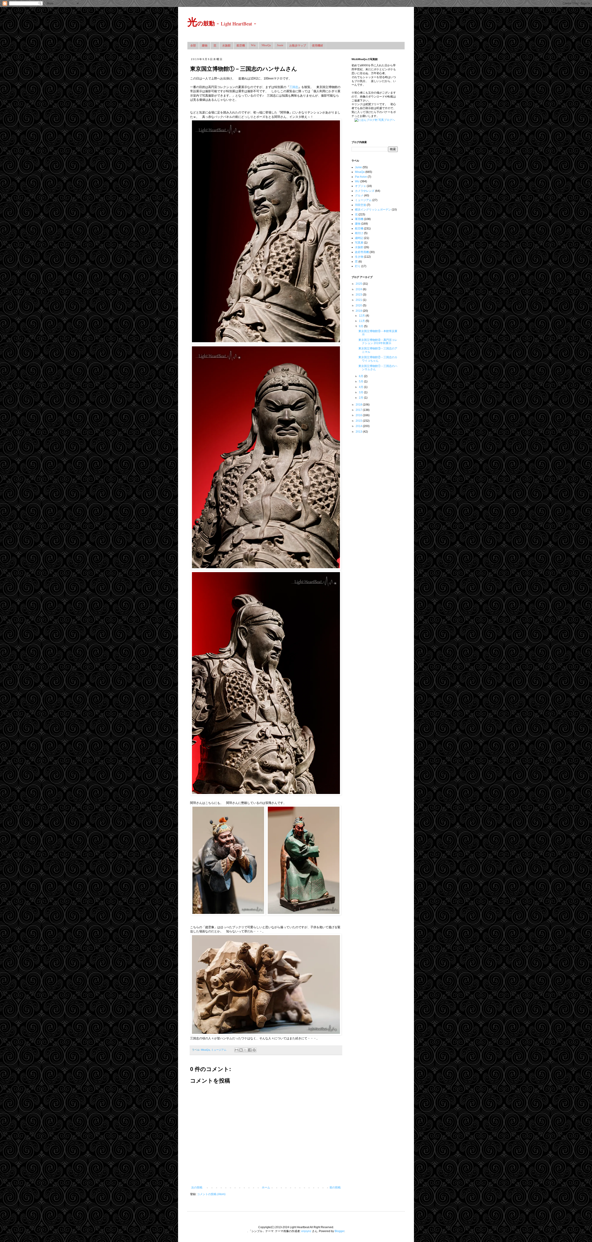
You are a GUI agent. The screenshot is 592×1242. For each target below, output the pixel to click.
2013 (359, 431)
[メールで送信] (236, 1050)
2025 (359, 283)
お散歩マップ (297, 45)
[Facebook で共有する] (249, 1050)
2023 (359, 294)
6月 (361, 376)
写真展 (359, 242)
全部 (193, 45)
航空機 (241, 45)
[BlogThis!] (241, 1050)
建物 (204, 45)
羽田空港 (360, 205)
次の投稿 (196, 1187)
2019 (359, 310)
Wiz (253, 45)
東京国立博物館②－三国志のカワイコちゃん (377, 359)
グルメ (359, 195)
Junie (280, 45)
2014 (359, 426)
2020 (359, 305)
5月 (361, 381)
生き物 (359, 256)
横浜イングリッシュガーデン (373, 209)
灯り (358, 266)
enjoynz (306, 1231)
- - (221, 22)
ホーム (266, 1187)
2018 (359, 404)
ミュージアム (218, 1049)
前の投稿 (335, 1187)
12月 (362, 315)
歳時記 (359, 238)
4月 (361, 387)
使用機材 (317, 45)
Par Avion (361, 176)
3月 (361, 392)
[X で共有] (245, 1050)
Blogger (339, 1231)
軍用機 (359, 219)
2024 (359, 289)
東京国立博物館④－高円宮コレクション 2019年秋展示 (377, 341)
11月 (362, 321)
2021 (359, 300)
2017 (359, 410)
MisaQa (266, 45)
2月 (361, 397)
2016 (359, 415)
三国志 (293, 87)
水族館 (226, 45)
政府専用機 (362, 252)
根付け (359, 233)
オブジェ (360, 186)
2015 (359, 420)
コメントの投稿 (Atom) (211, 1194)
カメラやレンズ (364, 190)
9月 (361, 326)
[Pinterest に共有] (254, 1050)
